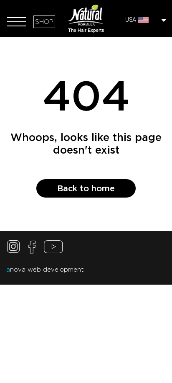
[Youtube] (53, 249)
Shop (44, 22)
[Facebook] (32, 249)
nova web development (44, 269)
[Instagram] (14, 249)
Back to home (86, 188)
